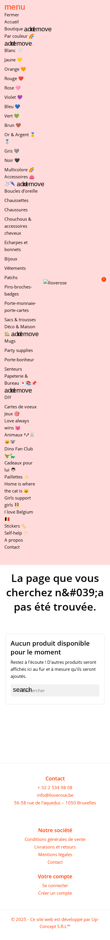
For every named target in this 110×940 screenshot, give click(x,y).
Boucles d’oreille (21, 191)
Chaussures (16, 209)
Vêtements (15, 268)
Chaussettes (16, 200)
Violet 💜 (13, 97)
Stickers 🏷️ (15, 526)
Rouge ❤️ (14, 78)
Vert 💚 (11, 116)
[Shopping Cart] (100, 282)
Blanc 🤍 (13, 50)
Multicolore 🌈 (19, 169)
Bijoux (10, 259)
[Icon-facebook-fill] (7, 813)
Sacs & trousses (20, 319)
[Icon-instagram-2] (17, 813)
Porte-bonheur (19, 359)
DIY (7, 397)
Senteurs (13, 369)
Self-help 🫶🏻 (16, 533)
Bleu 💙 (12, 106)
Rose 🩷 (12, 88)
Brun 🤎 (12, 125)
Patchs (11, 277)
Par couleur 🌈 (19, 36)
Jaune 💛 (13, 60)
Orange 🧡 (15, 69)
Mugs (10, 341)
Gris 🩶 (11, 151)
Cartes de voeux (20, 406)
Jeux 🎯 (12, 414)
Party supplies (18, 350)
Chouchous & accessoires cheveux (17, 226)
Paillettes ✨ (16, 477)
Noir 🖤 (12, 160)
